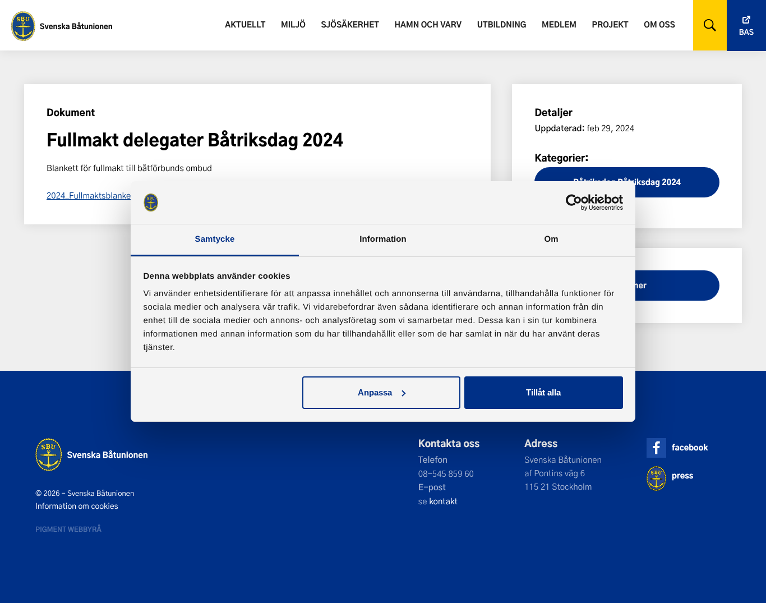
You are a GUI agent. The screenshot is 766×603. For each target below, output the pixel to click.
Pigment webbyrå (68, 528)
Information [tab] (383, 239)
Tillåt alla (543, 392)
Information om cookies (76, 506)
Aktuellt (245, 24)
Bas (746, 32)
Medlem (559, 24)
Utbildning (502, 24)
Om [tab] (551, 239)
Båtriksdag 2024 (649, 182)
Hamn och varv (428, 24)
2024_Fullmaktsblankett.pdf (100, 195)
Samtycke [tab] (215, 239)
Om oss (659, 24)
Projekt (610, 24)
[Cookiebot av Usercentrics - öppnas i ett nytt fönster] (574, 202)
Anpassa (375, 392)
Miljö (293, 24)
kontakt (443, 501)
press (682, 475)
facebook (690, 447)
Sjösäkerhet (350, 24)
